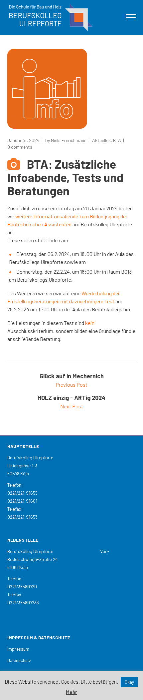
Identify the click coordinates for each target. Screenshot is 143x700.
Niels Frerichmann (68, 140)
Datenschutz (19, 660)
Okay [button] (129, 682)
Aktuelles (101, 140)
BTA (117, 140)
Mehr (71, 692)
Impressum (18, 649)
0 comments (19, 147)
